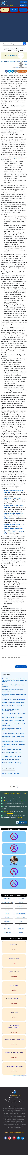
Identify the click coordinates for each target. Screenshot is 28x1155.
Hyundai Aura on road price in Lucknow (12, 158)
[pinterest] (14, 1137)
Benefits (20, 817)
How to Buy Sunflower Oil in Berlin (11, 756)
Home (10, 1097)
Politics (20, 921)
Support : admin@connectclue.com (14, 1132)
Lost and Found (19, 1100)
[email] (15, 71)
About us (8, 2)
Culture (7, 906)
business (6, 61)
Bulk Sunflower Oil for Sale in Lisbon (12, 717)
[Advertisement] (14, 27)
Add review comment (21, 666)
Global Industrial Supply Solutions (11, 749)
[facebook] (6, 71)
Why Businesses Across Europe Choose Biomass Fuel (13, 737)
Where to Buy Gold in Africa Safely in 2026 (14, 714)
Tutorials (14, 10)
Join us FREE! (9, 5)
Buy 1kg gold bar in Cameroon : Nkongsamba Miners (10, 709)
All (1, 61)
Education (7, 909)
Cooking (21, 902)
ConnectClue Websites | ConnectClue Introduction (12, 685)
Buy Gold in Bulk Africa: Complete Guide (13, 706)
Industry (7, 917)
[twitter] (9, 71)
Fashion (21, 909)
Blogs (4, 10)
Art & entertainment (21, 898)
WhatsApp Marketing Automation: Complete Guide (11, 729)
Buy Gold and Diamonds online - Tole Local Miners (14, 695)
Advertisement (7, 898)
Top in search (7, 932)
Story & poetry (7, 928)
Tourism (21, 932)
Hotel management (20, 913)
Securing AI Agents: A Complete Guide (13, 720)
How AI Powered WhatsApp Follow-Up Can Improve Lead (14, 724)
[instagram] (9, 1137)
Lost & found (23, 10)
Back (14, 786)
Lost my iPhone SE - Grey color (10, 773)
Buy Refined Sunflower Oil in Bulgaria (12, 763)
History (7, 913)
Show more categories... (20, 1076)
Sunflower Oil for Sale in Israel (10, 759)
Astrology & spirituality (7, 902)
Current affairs (20, 906)
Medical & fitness (21, 917)
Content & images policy (14, 1101)
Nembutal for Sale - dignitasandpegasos (13, 699)
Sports (20, 925)
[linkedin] (22, 1138)
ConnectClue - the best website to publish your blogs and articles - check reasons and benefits (14, 680)
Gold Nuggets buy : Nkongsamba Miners (13, 702)
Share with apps (22, 71)
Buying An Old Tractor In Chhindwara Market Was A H (12, 690)
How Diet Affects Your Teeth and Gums (13, 733)
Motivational (7, 921)
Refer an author (8, 800)
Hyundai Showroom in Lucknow (18, 61)
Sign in (23, 2)
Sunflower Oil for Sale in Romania (11, 752)
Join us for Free (8, 811)
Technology (20, 928)
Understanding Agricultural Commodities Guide (13, 745)
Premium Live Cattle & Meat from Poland (13, 741)
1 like (25, 64)
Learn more (23, 800)
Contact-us (23, 5)
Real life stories (7, 925)
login (17, 67)
